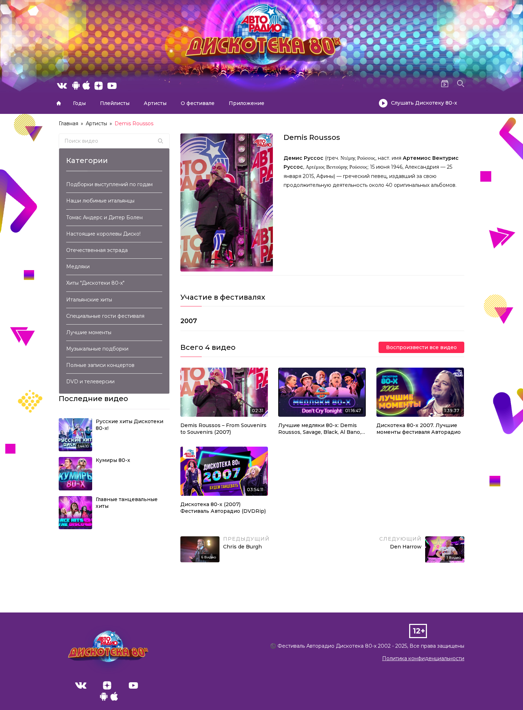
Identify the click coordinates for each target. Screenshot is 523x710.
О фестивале (198, 103)
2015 (308, 176)
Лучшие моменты (88, 332)
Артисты (155, 103)
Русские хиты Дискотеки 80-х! (129, 425)
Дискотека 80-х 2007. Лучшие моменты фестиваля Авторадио (418, 429)
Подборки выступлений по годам (109, 184)
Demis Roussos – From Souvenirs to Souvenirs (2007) (223, 429)
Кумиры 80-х (113, 460)
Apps (109, 698)
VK (80, 685)
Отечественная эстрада (97, 250)
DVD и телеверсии (90, 381)
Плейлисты (115, 103)
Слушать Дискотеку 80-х (424, 103)
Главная (59, 103)
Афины (325, 176)
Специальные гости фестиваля (105, 316)
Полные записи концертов (100, 365)
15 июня (380, 167)
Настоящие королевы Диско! (103, 234)
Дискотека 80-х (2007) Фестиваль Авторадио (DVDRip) (223, 508)
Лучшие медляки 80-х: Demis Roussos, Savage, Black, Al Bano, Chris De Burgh (319, 429)
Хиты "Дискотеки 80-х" (95, 283)
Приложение (246, 103)
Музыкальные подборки (97, 349)
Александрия (422, 167)
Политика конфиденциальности (423, 658)
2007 (188, 321)
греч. (333, 158)
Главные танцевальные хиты (127, 503)
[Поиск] (160, 141)
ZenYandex (107, 685)
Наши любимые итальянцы (100, 201)
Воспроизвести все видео (421, 347)
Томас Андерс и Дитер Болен (104, 217)
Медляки (78, 266)
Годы (79, 103)
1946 (396, 167)
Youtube (133, 685)
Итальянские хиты (89, 299)
